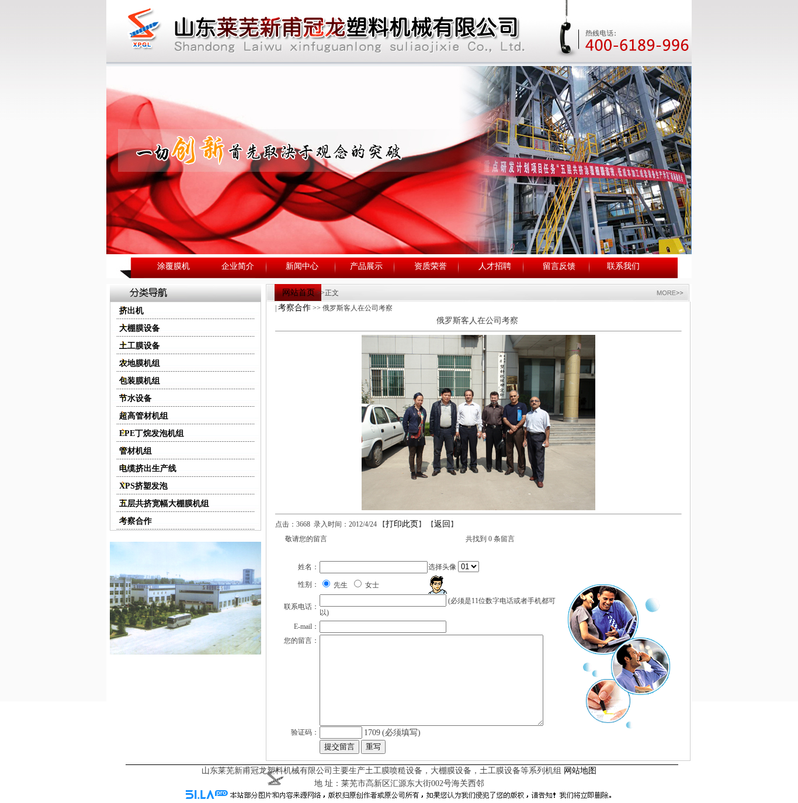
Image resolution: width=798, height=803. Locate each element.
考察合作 (294, 307)
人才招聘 (494, 266)
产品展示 (366, 266)
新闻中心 (302, 266)
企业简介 (237, 266)
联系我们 (623, 266)
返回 (442, 524)
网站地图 (580, 770)
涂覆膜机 (173, 266)
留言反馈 (559, 266)
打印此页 (402, 524)
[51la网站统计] (207, 796)
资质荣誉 (430, 266)
